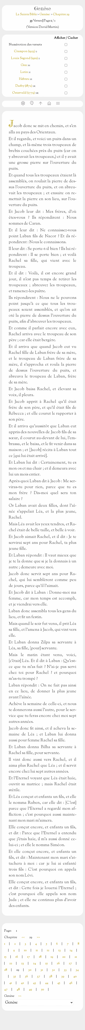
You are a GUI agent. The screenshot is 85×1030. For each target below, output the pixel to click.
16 (16, 957)
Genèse (45, 14)
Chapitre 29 (61, 14)
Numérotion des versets (25, 44)
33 (65, 970)
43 (34, 983)
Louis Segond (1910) (25, 58)
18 (40, 957)
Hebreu (24, 79)
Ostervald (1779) (23, 93)
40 (75, 976)
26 (58, 963)
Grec (24, 65)
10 (25, 950)
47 (6, 989)
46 (70, 983)
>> (38, 937)
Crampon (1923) (24, 51)
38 (50, 976)
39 (62, 976)
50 (42, 989)
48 (18, 989)
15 (5, 957)
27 (70, 963)
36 (26, 976)
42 (22, 983)
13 (59, 950)
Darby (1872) (23, 86)
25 (46, 963)
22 (10, 963)
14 (71, 950)
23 (22, 963)
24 (34, 963)
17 (28, 957)
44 (46, 983)
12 (48, 950)
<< (23, 937)
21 (76, 957)
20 (63, 957)
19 (52, 957)
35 (14, 976)
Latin (24, 72)
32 (53, 970)
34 (77, 970)
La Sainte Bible (26, 14)
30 (29, 970)
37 (38, 976)
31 (42, 970)
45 (58, 983)
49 (30, 989)
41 (10, 983)
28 (5, 970)
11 (37, 950)
